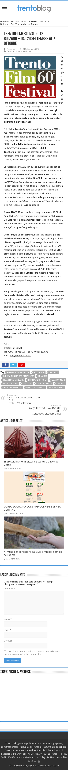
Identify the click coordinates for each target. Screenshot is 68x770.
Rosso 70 (27, 384)
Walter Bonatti (56, 387)
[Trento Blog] (34, 8)
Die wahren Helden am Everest (18, 376)
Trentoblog (12, 49)
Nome (8, 619)
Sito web (8, 640)
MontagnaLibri (10, 384)
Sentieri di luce (44, 384)
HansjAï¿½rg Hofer (37, 380)
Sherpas (60, 384)
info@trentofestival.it (20, 355)
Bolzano (15, 21)
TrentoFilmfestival (25, 129)
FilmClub (42, 376)
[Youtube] (38, 761)
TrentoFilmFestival (12, 387)
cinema (19, 51)
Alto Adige (39, 372)
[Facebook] (32, 761)
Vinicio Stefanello (35, 387)
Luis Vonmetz (58, 380)
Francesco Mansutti (13, 380)
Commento (9, 588)
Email (7, 630)
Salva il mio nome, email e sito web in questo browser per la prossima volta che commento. (32, 652)
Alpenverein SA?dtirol (29, 148)
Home (5, 21)
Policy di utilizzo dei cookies (53, 757)
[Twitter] (35, 761)
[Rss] (29, 761)
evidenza (27, 51)
